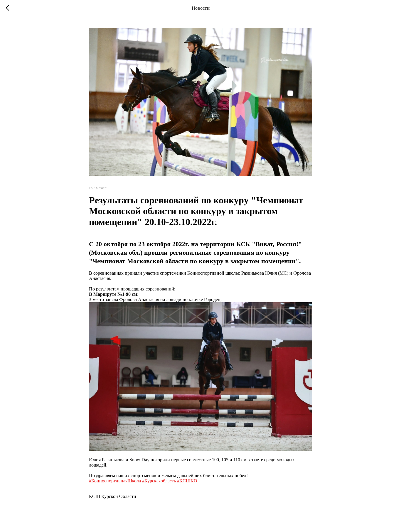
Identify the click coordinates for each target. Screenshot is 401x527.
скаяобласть (164, 480)
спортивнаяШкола (122, 480)
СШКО (190, 480)
